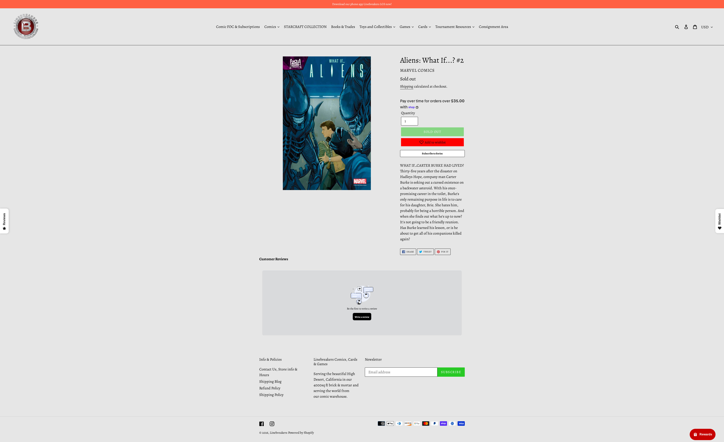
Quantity (408, 113)
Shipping (406, 86)
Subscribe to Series (432, 153)
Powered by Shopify (301, 432)
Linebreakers (278, 432)
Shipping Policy (271, 394)
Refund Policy (269, 388)
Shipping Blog (270, 381)
